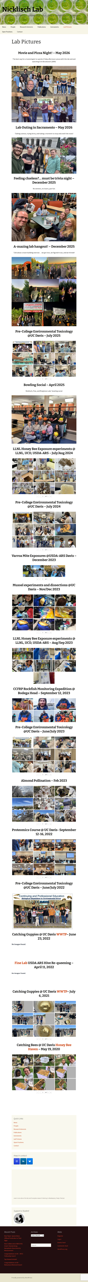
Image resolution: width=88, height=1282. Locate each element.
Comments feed (63, 1246)
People (13, 27)
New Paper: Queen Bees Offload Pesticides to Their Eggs (12, 1238)
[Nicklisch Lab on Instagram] (17, 1161)
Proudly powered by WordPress (22, 1278)
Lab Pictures (67, 27)
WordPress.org (62, 1249)
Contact (20, 32)
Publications (42, 27)
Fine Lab (21, 963)
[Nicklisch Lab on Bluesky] (30, 1161)
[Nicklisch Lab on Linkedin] (23, 1161)
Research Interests (26, 27)
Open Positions (7, 32)
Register (60, 1236)
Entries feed (61, 1242)
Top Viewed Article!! (10, 1259)
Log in (59, 1239)
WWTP (61, 934)
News (4, 27)
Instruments (54, 27)
